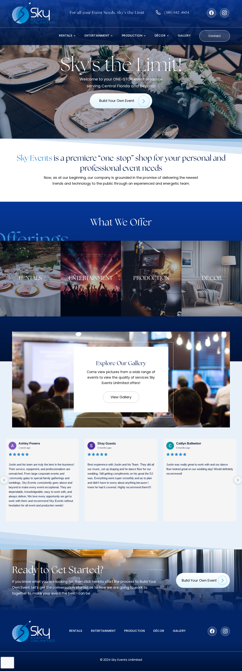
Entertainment (97, 36)
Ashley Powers (29, 443)
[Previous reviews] (4, 480)
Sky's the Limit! (121, 66)
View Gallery (121, 397)
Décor (160, 36)
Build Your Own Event (116, 100)
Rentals (65, 36)
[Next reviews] (238, 480)
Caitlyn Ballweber (188, 443)
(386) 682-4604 (176, 13)
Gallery (184, 36)
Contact (214, 36)
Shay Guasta (106, 443)
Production (132, 36)
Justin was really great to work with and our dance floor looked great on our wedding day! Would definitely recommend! (199, 469)
